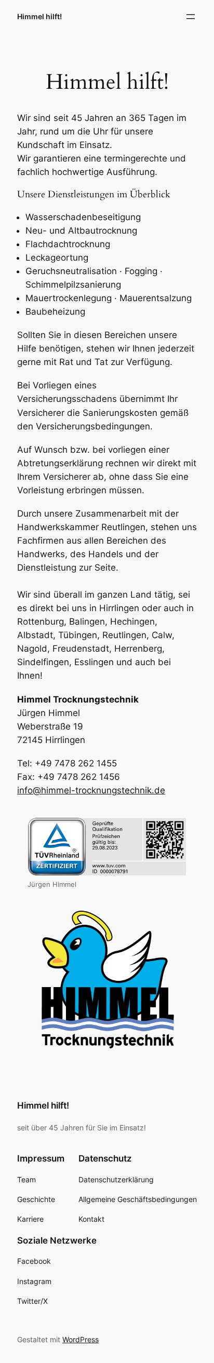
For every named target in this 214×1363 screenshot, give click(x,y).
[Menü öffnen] (190, 16)
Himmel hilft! (39, 16)
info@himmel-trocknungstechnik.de (91, 790)
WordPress (80, 1339)
